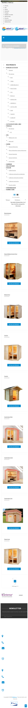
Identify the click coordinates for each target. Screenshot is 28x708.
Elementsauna (7, 213)
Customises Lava (8, 498)
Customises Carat (8, 457)
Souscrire (15, 620)
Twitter (6, 628)
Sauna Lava (7, 539)
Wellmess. (14, 697)
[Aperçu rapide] (16, 230)
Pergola (9, 126)
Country (6, 376)
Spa (7, 135)
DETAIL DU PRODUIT (14, 243)
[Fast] (20, 596)
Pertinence (18, 202)
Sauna (8, 144)
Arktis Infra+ (7, 294)
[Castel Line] (7, 596)
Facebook (6, 625)
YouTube (6, 631)
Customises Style (8, 417)
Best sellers (13, 202)
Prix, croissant (19, 204)
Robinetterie (10, 189)
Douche (8, 167)
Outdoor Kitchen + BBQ (13, 124)
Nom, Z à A (13, 204)
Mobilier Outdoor (12, 67)
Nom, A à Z (23, 202)
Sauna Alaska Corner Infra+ (10, 254)
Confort (6, 335)
